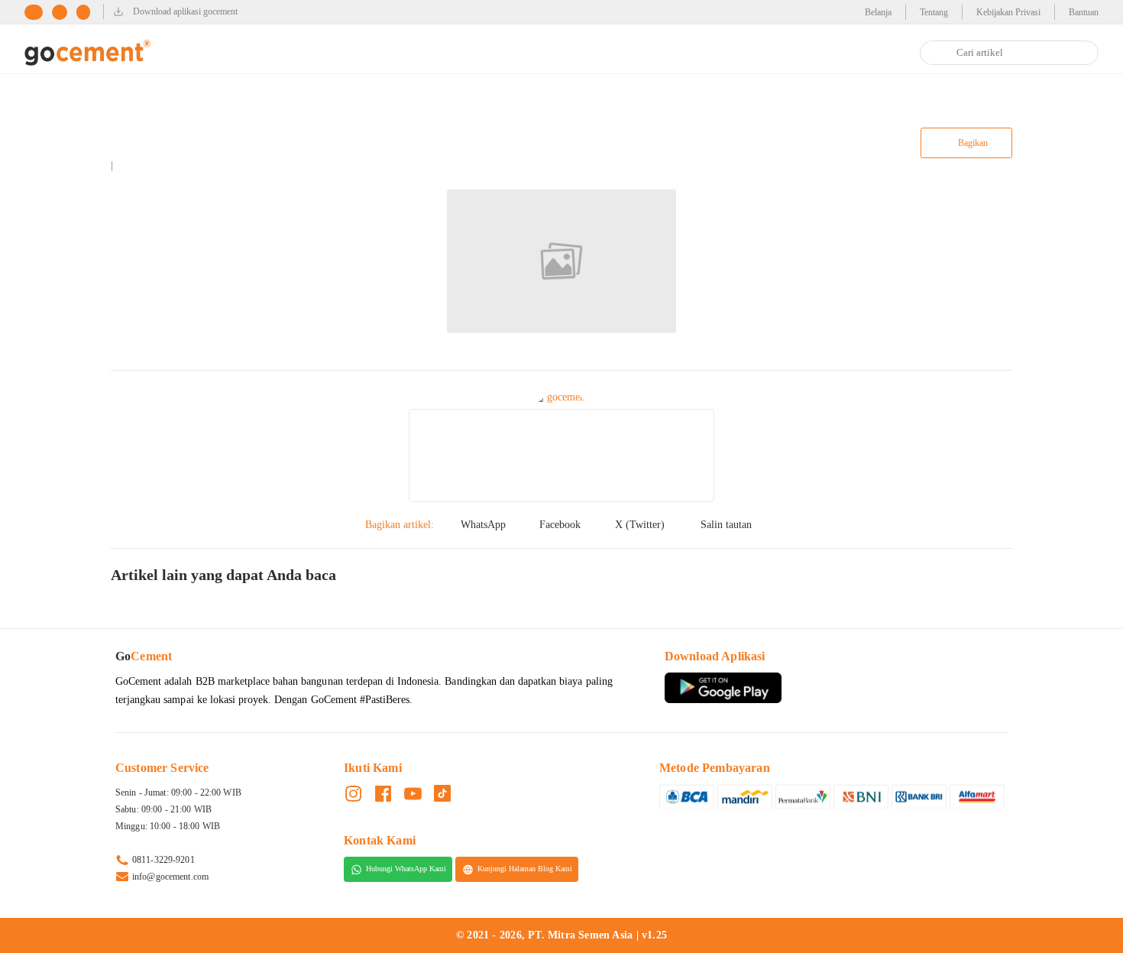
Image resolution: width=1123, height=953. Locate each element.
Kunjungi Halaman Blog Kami (524, 868)
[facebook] (38, 12)
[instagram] (64, 12)
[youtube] (87, 12)
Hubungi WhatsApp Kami (406, 868)
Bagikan (972, 143)
